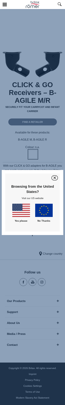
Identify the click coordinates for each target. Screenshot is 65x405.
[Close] (54, 178)
